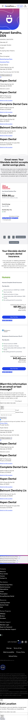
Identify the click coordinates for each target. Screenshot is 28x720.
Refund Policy (13, 656)
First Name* (19, 401)
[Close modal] (1, 700)
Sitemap (8, 648)
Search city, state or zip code (7, 403)
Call (7, 320)
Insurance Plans (4, 62)
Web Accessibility (8, 652)
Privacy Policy (4, 423)
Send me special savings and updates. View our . (13, 422)
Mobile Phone (19, 412)
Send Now (3, 418)
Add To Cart (15, 218)
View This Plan (14, 317)
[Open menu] (2, 6)
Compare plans (21, 237)
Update (2, 719)
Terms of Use (18, 648)
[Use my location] (2, 407)
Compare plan (7, 220)
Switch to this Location (6, 100)
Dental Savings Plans (6, 59)
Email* (17, 410)
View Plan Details (6, 218)
